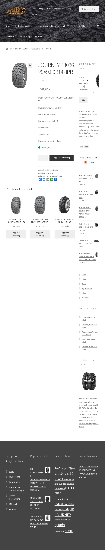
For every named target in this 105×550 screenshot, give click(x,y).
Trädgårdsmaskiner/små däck (51, 26)
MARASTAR (62, 520)
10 (61, 473)
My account (59, 8)
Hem (34, 8)
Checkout (10, 36)
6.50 (66, 468)
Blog (69, 8)
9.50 (57, 474)
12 (71, 473)
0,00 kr (86, 26)
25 (65, 484)
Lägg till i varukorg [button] (16, 234)
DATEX (70, 488)
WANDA (82, 477)
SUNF (69, 531)
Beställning (24, 36)
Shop (41, 8)
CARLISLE (60, 488)
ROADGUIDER (59, 531)
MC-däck (13, 504)
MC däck (35, 14)
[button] (30, 65)
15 (61, 479)
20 (55, 483)
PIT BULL (69, 520)
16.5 (68, 479)
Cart (49, 8)
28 (72, 484)
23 (61, 484)
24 (64, 483)
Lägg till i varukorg (61, 157)
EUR (81, 146)
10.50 (64, 474)
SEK (86, 146)
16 (64, 479)
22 (60, 483)
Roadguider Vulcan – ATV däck (90, 333)
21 (57, 484)
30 (73, 484)
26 (68, 483)
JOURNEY (53, 176)
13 (55, 480)
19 (73, 479)
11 (68, 474)
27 (70, 484)
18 (71, 480)
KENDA (57, 520)
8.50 (73, 468)
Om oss (38, 36)
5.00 (62, 468)
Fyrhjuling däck (22, 26)
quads (60, 176)
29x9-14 (18, 49)
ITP (72, 509)
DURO (58, 493)
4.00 (57, 468)
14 (47, 176)
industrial (62, 498)
